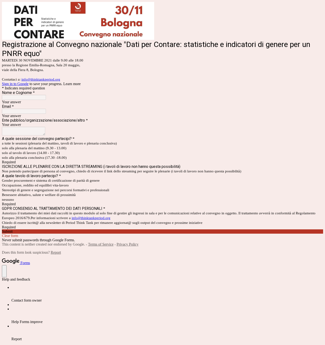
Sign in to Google (15, 84)
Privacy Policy (127, 244)
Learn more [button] (72, 84)
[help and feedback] (4, 271)
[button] (162, 231)
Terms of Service (100, 244)
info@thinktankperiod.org (40, 79)
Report (56, 252)
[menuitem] (167, 294)
